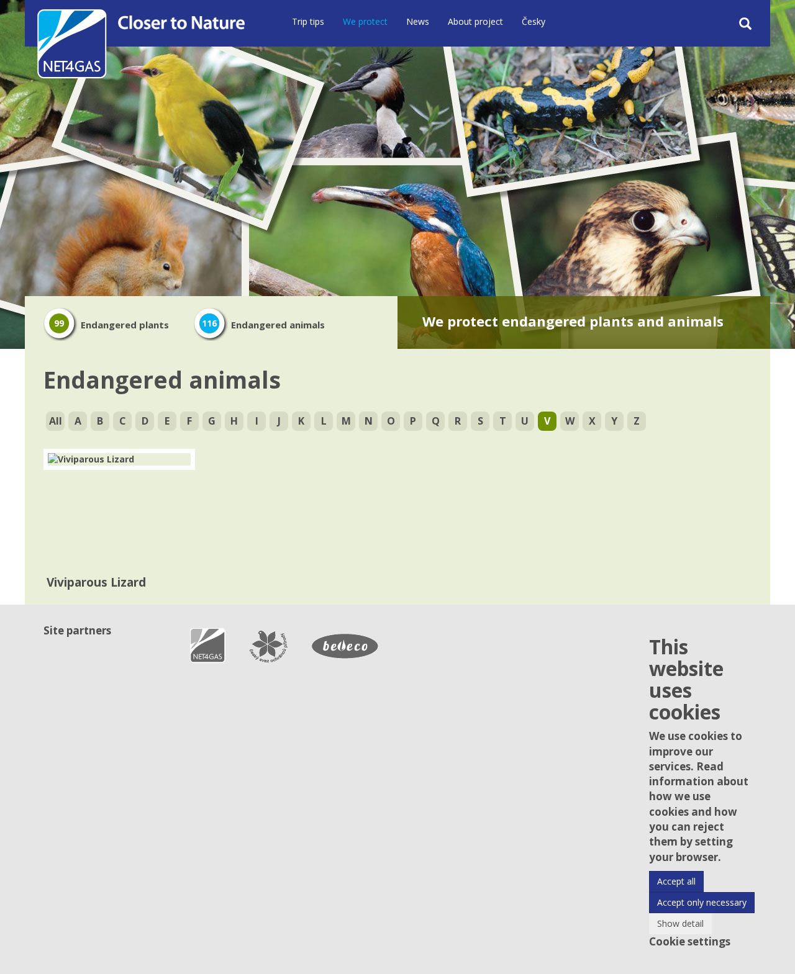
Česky (533, 21)
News (417, 21)
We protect (365, 21)
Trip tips (308, 21)
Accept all (676, 881)
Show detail (680, 923)
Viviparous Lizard (96, 582)
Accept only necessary (702, 902)
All (55, 421)
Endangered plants (111, 324)
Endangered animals (263, 324)
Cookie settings (689, 941)
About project (475, 21)
